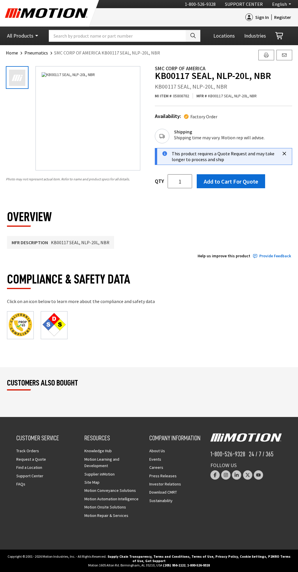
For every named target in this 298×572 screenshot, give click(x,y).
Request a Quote (31, 459)
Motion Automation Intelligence (111, 498)
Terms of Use (202, 556)
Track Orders (27, 450)
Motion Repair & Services (106, 515)
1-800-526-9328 (200, 4)
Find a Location (29, 467)
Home (12, 53)
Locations (224, 35)
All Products (20, 35)
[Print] (266, 55)
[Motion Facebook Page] (215, 475)
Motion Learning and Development (101, 462)
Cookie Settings (253, 556)
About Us (157, 450)
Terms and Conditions (171, 556)
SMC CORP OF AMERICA (180, 68)
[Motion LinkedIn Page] (236, 475)
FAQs (20, 484)
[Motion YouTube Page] (258, 475)
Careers (156, 467)
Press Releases (163, 475)
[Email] (284, 55)
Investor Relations (165, 484)
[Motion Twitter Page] (247, 475)
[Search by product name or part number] (193, 36)
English (279, 4)
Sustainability (161, 500)
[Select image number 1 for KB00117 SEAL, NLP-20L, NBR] (17, 77)
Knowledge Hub (98, 450)
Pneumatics (36, 53)
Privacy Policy (226, 556)
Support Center (244, 4)
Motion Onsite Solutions (105, 507)
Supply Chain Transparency (129, 556)
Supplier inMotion (99, 474)
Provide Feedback (275, 256)
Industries (255, 35)
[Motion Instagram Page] (225, 475)
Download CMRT (163, 492)
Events (155, 459)
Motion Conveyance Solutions (110, 490)
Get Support (155, 561)
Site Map (92, 482)
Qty (159, 181)
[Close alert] (284, 153)
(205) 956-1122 (174, 565)
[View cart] (280, 36)
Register (282, 17)
